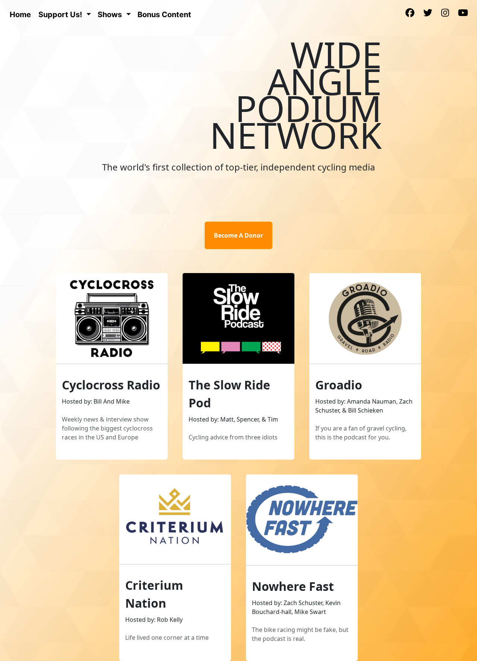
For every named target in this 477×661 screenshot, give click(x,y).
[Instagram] (445, 13)
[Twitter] (427, 13)
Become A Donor (238, 235)
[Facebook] (409, 13)
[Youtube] (463, 13)
